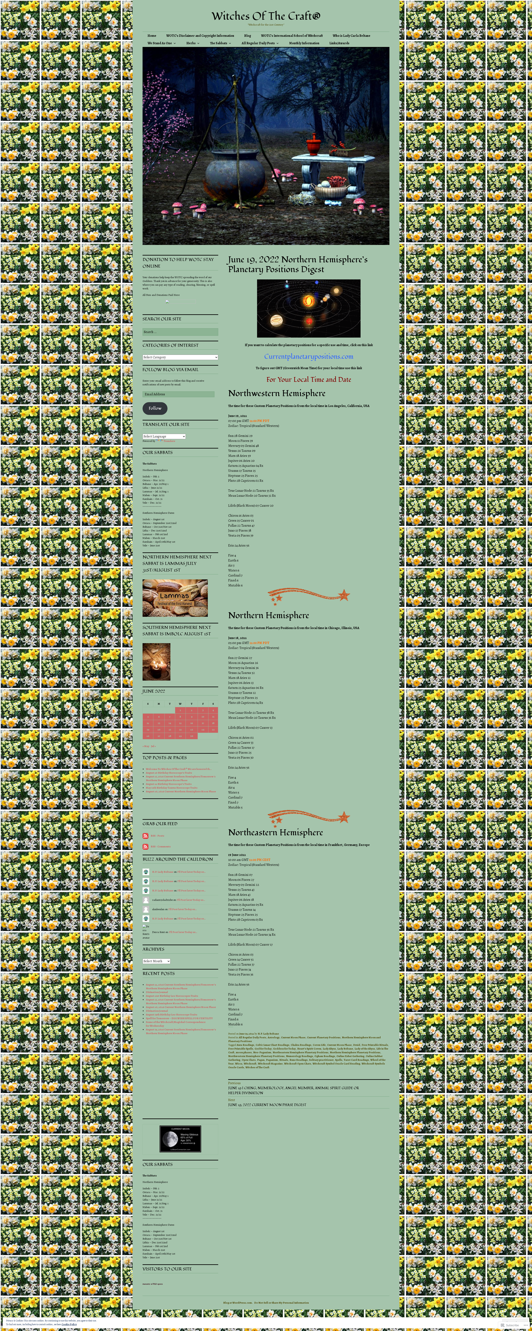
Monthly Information (304, 43)
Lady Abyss (329, 1048)
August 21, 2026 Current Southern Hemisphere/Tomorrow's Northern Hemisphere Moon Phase (181, 778)
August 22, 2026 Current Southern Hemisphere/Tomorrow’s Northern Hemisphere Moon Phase (181, 986)
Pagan (261, 1060)
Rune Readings (298, 1060)
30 (191, 736)
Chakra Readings (301, 1045)
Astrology (274, 1037)
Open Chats (249, 1060)
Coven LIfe (319, 1045)
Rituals (283, 1060)
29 (180, 736)
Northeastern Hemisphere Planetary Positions (300, 1052)
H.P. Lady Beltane (268, 1033)
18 (213, 723)
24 (203, 729)
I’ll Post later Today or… (191, 872)
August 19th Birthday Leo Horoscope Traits (171, 1014)
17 (203, 723)
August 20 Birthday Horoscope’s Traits (169, 772)
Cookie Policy (69, 1324)
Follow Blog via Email (171, 370)
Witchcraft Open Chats (297, 1063)
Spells (338, 1060)
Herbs (191, 43)
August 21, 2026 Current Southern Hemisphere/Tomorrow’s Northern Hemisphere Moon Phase (181, 1001)
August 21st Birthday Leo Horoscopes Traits (172, 996)
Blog (247, 35)
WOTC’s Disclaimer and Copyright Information (200, 35)
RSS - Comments (161, 846)
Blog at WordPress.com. (238, 1302)
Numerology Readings (299, 1056)
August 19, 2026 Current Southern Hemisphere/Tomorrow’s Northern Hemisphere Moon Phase (181, 1031)
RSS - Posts (157, 835)
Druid (356, 1045)
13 (159, 723)
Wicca (238, 1063)
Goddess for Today (284, 1048)
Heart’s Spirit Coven (309, 1048)
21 (170, 729)
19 (148, 729)
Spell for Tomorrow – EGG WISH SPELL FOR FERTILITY (179, 1018)
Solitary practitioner (321, 1060)
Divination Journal (157, 992)
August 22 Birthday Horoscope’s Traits (169, 784)
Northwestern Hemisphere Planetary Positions (256, 1056)
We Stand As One (160, 43)
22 (180, 729)
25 (213, 729)
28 (170, 736)
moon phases (244, 1052)
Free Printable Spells (240, 1048)
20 (159, 729)
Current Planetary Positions (323, 1037)
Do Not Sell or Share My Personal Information (281, 1302)
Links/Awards (339, 43)
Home (152, 35)
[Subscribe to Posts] (145, 835)
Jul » (153, 746)
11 (213, 716)
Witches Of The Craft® (266, 16)
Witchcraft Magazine (270, 1063)
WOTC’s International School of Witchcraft (292, 35)
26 (148, 736)
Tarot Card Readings (356, 1060)
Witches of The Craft (257, 1067)
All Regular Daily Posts (258, 43)
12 (148, 723)
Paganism (272, 1060)
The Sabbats (218, 43)
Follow (155, 408)
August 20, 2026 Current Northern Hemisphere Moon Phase (181, 791)
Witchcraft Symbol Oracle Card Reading (336, 1063)
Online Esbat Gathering (350, 1056)
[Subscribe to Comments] (145, 846)
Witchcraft (250, 1063)
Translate (169, 441)
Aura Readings (245, 1045)
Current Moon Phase (293, 1037)
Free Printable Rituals (375, 1045)
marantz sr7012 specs (153, 1284)
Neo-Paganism (262, 1052)
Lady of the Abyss (365, 1048)
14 (170, 723)
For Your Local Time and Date (308, 379)
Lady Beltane (345, 1048)
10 (203, 716)
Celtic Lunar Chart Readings (272, 1045)
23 (191, 729)
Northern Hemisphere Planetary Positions (355, 1052)
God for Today (263, 1048)
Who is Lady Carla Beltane (351, 35)
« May (146, 746)
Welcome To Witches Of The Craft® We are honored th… (179, 769)
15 (180, 723)
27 (159, 736)
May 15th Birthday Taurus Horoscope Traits (171, 787)
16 (191, 723)
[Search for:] (180, 332)
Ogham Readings (324, 1056)
